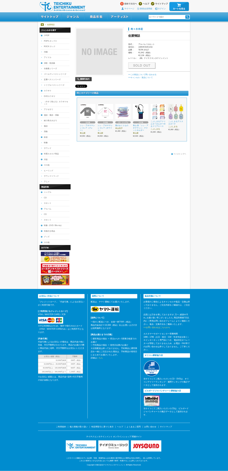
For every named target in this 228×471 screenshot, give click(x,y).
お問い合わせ (150, 427)
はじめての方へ (128, 3)
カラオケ (47, 91)
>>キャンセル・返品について (140, 77)
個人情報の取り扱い (79, 427)
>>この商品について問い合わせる (142, 74)
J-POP (46, 35)
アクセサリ (48, 109)
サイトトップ (49, 16)
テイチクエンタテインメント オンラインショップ (62, 6)
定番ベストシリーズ (52, 79)
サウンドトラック (51, 176)
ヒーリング (48, 171)
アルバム (47, 209)
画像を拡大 (83, 79)
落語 (46, 126)
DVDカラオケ (49, 96)
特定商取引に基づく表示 (102, 427)
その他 (46, 165)
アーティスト (119, 16)
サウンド (47, 148)
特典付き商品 (49, 231)
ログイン (162, 8)
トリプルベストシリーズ (54, 85)
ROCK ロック (49, 46)
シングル (47, 192)
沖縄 (46, 52)
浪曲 (46, 131)
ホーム (42, 24)
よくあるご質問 (134, 427)
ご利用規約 (61, 427)
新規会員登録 (146, 8)
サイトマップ (159, 3)
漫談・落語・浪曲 (51, 115)
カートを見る (179, 6)
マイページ (129, 8)
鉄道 (46, 137)
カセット (47, 203)
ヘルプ (144, 3)
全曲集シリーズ (50, 68)
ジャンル (73, 16)
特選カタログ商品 (51, 154)
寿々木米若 (137, 29)
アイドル (47, 57)
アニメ (46, 182)
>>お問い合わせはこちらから (156, 327)
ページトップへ (178, 154)
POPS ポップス (50, 41)
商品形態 (96, 16)
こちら (100, 358)
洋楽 (46, 159)
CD (45, 198)
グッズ (46, 237)
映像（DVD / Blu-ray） (53, 225)
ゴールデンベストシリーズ (55, 74)
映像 (46, 143)
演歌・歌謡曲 (49, 63)
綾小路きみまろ (50, 120)
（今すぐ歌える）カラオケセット (56, 103)
